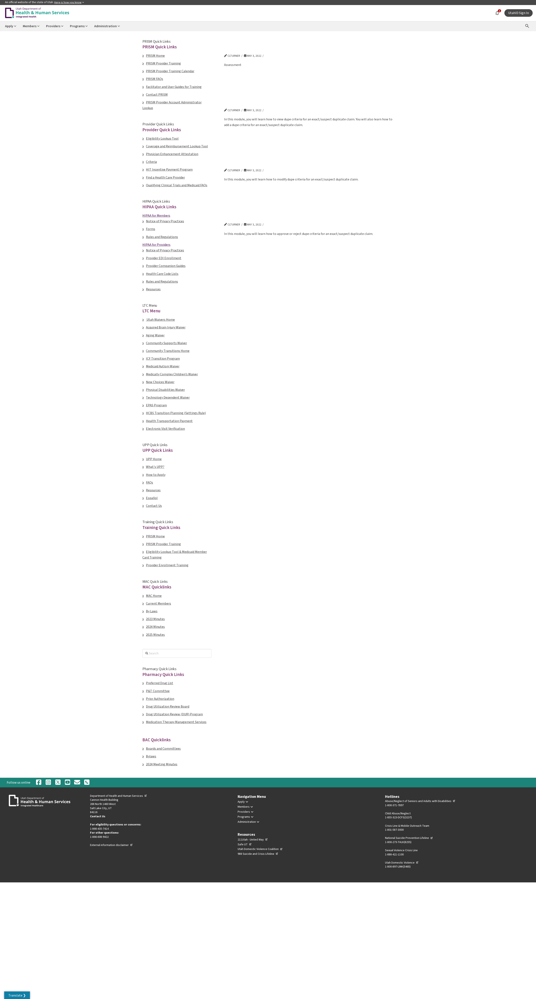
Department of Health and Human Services (118, 796)
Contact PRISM (157, 94)
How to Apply (155, 474)
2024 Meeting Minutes (161, 764)
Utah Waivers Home (160, 319)
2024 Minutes (155, 626)
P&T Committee (158, 691)
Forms (150, 229)
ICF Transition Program (163, 358)
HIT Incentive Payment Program (169, 169)
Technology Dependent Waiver (168, 397)
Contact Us (154, 505)
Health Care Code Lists (162, 274)
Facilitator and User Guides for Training (174, 87)
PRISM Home (155, 55)
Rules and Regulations (162, 237)
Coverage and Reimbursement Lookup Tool (177, 146)
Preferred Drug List (159, 683)
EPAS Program (156, 405)
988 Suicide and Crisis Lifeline (258, 854)
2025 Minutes (155, 634)
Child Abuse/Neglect (398, 813)
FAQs (149, 482)
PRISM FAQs (154, 79)
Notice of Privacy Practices (165, 221)
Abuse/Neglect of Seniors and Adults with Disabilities (420, 801)
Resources (153, 289)
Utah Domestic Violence (402, 863)
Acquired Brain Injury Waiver (166, 327)
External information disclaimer (111, 845)
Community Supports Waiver (166, 343)
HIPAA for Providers (156, 244)
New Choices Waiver (160, 382)
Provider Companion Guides (166, 266)
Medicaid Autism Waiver (162, 366)
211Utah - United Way (253, 840)
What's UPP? (155, 467)
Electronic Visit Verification (165, 428)
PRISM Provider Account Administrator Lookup (172, 105)
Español (152, 498)
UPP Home (154, 459)
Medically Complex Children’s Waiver (172, 374)
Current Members (158, 603)
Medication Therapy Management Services (176, 722)
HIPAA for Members (156, 215)
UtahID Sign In (518, 13)
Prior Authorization (160, 698)
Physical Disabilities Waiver (165, 389)
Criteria (151, 162)
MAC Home (154, 595)
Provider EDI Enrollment (163, 258)
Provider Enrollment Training (167, 565)
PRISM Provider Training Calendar (170, 71)
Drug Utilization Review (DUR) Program (174, 714)
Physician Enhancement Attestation (172, 154)
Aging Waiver (155, 335)
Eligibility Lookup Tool (162, 138)
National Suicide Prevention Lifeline (409, 838)
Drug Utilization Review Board (167, 706)
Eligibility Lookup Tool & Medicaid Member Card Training (174, 555)
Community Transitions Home (167, 351)
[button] (17, 995)
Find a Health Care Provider (165, 177)
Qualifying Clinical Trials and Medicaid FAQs (176, 185)
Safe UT (245, 844)
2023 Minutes (155, 619)
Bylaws (151, 756)
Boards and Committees (163, 748)
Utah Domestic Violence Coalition (260, 849)
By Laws (151, 611)
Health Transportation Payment (169, 421)
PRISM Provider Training (163, 63)
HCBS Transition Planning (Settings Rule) (176, 413)
